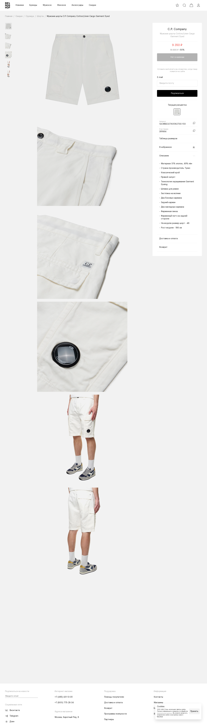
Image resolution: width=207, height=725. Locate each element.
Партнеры (109, 720)
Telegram (14, 716)
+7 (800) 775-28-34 (64, 703)
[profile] (198, 5)
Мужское (47, 5)
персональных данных (164, 713)
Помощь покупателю (114, 697)
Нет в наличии (177, 57)
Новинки (19, 5)
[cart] (191, 5)
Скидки (92, 5)
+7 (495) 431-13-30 (64, 697)
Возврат (108, 708)
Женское (61, 5)
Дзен (12, 722)
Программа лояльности (115, 714)
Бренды (33, 5)
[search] (184, 5)
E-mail (160, 77)
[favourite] (177, 5)
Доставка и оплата (113, 703)
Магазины (158, 703)
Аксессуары (77, 5)
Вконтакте (15, 710)
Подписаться (177, 93)
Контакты (158, 697)
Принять (194, 711)
